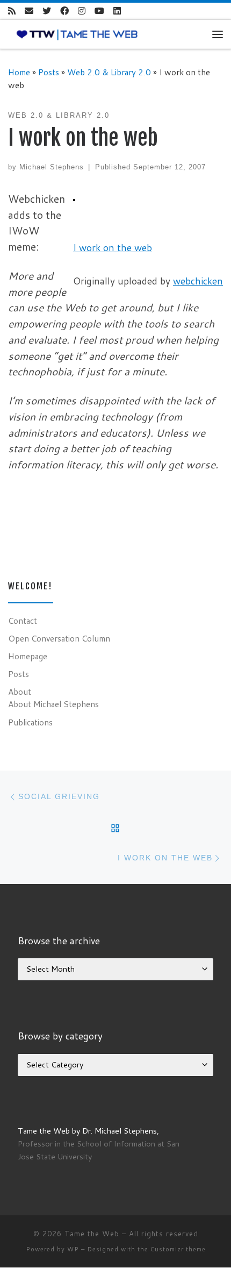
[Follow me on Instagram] (81, 11)
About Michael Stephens (53, 704)
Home (19, 72)
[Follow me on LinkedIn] (117, 11)
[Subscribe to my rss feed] (12, 11)
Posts (48, 72)
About (19, 691)
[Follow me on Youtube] (99, 11)
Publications (30, 722)
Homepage (27, 656)
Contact (22, 620)
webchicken (198, 281)
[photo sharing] (74, 198)
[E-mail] (29, 11)
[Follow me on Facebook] (64, 11)
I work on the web (112, 247)
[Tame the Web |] (77, 34)
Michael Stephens (51, 167)
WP (73, 1249)
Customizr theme (178, 1249)
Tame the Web (91, 1233)
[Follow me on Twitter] (46, 11)
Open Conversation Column (59, 638)
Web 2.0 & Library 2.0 (109, 72)
